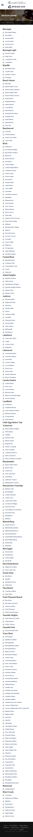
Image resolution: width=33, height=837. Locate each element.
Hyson (7, 311)
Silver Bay (8, 215)
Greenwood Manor (11, 681)
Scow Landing (9, 450)
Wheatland (8, 516)
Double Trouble (10, 74)
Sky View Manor (10, 759)
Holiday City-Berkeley (12, 693)
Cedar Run (8, 471)
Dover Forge (9, 666)
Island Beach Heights (12, 284)
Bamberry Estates (11, 640)
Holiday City (9, 687)
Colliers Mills (9, 558)
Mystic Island (9, 441)
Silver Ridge (9, 747)
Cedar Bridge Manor (11, 167)
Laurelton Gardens (11, 194)
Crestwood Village (11, 504)
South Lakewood (10, 374)
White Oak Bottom (11, 771)
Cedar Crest (9, 498)
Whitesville (8, 329)
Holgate (7, 435)
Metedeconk (9, 200)
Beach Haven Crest (11, 86)
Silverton (8, 753)
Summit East (9, 768)
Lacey (7, 269)
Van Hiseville (9, 323)
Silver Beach (9, 419)
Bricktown (8, 161)
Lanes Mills (9, 188)
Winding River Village (12, 227)
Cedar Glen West (10, 338)
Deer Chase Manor (11, 663)
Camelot (8, 131)
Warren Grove (9, 816)
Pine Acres (8, 368)
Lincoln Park (9, 41)
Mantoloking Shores (11, 531)
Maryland (8, 546)
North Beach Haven (11, 113)
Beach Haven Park (11, 92)
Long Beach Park (10, 59)
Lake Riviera (9, 185)
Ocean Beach (9, 416)
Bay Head (8, 600)
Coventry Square (10, 356)
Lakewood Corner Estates (13, 702)
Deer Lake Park (10, 474)
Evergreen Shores (11, 669)
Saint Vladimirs (10, 251)
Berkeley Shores (10, 582)
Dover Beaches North (12, 410)
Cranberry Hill (9, 263)
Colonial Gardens (10, 660)
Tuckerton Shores (11, 452)
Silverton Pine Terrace (12, 218)
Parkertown (9, 804)
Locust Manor (9, 365)
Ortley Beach (9, 621)
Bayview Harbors (10, 278)
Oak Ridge (8, 723)
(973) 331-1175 (18, 7)
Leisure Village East (11, 705)
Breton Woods (9, 158)
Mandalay (8, 197)
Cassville (8, 239)
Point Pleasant (10, 609)
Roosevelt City (10, 513)
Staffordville (9, 813)
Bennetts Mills (9, 299)
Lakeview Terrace (11, 480)
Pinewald (8, 77)
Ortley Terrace (10, 624)
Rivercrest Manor (10, 738)
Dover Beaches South (12, 618)
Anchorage (8, 637)
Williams (8, 224)
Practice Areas (23, 825)
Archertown (9, 552)
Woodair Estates (10, 254)
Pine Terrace (9, 206)
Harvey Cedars (10, 53)
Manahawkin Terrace (12, 483)
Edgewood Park (10, 302)
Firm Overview (13, 825)
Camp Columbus (10, 495)
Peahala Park (9, 116)
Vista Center (9, 326)
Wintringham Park (11, 774)
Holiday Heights (10, 699)
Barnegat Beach (10, 648)
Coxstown (8, 795)
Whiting (7, 519)
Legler (7, 341)
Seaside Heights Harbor (13, 287)
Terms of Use (14, 827)
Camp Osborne (10, 525)
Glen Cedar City (10, 570)
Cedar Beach (9, 383)
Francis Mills (9, 242)
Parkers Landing (10, 447)
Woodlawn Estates (11, 777)
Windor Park (9, 290)
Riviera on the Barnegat (12, 395)
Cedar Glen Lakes (11, 501)
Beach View (9, 468)
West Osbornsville (11, 221)
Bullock (7, 230)
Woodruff (8, 561)
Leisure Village (10, 362)
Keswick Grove (10, 507)
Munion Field (9, 438)
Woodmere (8, 332)
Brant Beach (9, 98)
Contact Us (6, 827)
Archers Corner (10, 236)
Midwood (8, 245)
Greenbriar (8, 179)
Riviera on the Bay (11, 744)
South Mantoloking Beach (13, 537)
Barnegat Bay (9, 642)
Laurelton (8, 191)
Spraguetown (9, 807)
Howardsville (9, 38)
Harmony (8, 305)
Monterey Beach (10, 413)
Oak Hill (7, 720)
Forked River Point (11, 266)
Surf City (8, 125)
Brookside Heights (11, 654)
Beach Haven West (11, 465)
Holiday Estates (10, 696)
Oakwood (8, 272)
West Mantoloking (11, 540)
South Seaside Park (11, 630)
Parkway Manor (10, 134)
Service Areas (13, 829)
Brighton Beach (10, 101)
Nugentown (9, 444)
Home (3, 22)
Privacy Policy (24, 827)
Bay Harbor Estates (11, 152)
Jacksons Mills (10, 314)
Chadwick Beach (10, 407)
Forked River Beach (11, 678)
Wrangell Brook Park (12, 783)
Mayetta (7, 801)
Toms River (8, 140)
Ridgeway (8, 347)
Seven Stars (9, 371)
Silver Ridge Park (10, 750)
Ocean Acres (9, 44)
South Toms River (11, 137)
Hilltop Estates (10, 684)
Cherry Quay (9, 173)
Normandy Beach (10, 534)
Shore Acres (9, 212)
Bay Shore (8, 576)
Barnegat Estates (10, 32)
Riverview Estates (10, 741)
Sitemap (21, 829)
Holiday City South (11, 690)
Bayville (7, 579)
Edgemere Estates (11, 567)
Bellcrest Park (9, 651)
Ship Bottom (9, 119)
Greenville (8, 359)
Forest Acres (9, 675)
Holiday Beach (10, 789)
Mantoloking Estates (11, 528)
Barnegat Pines (10, 68)
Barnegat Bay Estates (12, 645)
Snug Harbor (9, 762)
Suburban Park (10, 765)
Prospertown (9, 248)
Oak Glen (8, 717)
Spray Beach (9, 122)
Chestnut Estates (10, 353)
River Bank (8, 594)
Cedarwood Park (10, 170)
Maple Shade (9, 714)
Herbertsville (9, 182)
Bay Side (8, 83)
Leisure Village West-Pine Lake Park (17, 708)
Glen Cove (8, 386)
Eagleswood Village (11, 798)
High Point (8, 56)
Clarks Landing (10, 606)
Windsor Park (9, 293)
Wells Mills (8, 47)
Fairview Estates (10, 672)
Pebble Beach (9, 729)
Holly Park (8, 585)
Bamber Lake (9, 489)
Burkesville (8, 543)
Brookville (8, 35)
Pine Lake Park (10, 732)
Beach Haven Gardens (12, 89)
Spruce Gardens (10, 377)
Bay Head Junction (11, 603)
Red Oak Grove (10, 233)
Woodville (8, 780)
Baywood (8, 155)
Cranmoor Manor (10, 591)
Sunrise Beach (10, 398)
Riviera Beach (9, 209)
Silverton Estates (10, 756)
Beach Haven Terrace (12, 95)
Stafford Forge (10, 810)
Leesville (8, 317)
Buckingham (9, 492)
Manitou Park (9, 711)
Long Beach (9, 107)
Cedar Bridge (9, 164)
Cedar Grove (9, 657)
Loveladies (8, 62)
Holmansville (9, 308)
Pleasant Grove (10, 320)
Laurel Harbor (9, 389)
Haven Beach (9, 104)
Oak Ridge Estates (11, 726)
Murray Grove (9, 392)
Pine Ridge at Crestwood (13, 510)
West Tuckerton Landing (13, 458)
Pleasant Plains (10, 735)
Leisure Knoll (9, 344)
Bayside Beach (10, 260)
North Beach (9, 110)
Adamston (8, 146)
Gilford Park (9, 281)
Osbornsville (9, 203)
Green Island (9, 176)
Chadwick (8, 404)
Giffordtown (9, 432)
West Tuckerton (10, 455)
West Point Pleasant (11, 612)
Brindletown (9, 555)
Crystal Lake (9, 71)
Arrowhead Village (11, 149)
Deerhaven (8, 477)
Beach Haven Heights (12, 429)
